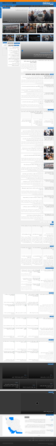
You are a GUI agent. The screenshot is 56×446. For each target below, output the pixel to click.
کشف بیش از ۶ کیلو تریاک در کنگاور (34, 312)
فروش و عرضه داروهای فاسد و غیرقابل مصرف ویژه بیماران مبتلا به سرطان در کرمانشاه (11, 30)
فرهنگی (38, 74)
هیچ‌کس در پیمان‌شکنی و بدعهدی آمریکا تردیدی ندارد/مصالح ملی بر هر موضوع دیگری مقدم (32, 303)
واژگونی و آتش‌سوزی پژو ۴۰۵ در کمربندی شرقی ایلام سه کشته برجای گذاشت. (36, 424)
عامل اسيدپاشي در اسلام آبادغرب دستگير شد (20, 325)
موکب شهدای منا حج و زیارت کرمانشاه (29, 387)
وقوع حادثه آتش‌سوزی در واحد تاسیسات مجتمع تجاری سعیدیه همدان (37, 419)
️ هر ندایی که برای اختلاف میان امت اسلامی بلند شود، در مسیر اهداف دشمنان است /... (27, 279)
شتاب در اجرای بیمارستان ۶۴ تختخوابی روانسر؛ (46, 305)
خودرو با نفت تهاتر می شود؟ (15, 63)
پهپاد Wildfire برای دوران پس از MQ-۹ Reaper (32, 325)
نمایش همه (39, 435)
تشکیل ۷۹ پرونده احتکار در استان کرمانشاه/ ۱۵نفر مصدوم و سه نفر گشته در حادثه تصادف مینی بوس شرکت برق (13, 59)
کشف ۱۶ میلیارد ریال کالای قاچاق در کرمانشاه (8, 325)
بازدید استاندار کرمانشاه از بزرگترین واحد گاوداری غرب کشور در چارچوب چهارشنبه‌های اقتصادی (11, 386)
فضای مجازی (28, 74)
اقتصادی (47, 74)
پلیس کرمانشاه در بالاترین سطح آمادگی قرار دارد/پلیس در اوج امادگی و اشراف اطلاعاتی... (26, 271)
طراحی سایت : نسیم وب (50, 444)
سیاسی (52, 74)
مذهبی (34, 74)
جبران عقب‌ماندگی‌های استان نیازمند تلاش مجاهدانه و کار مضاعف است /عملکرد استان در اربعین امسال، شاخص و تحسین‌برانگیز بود (33, 7)
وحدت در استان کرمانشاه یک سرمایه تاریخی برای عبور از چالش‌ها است (33, 181)
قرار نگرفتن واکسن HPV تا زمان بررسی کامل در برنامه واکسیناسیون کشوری (48, 257)
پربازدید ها (17, 43)
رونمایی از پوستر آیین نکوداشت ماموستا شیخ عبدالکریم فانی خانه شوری (41, 21)
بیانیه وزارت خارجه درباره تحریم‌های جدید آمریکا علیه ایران (34, 93)
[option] (28, 21)
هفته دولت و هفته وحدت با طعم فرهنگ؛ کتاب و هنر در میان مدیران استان (26, 121)
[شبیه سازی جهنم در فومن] (37, 403)
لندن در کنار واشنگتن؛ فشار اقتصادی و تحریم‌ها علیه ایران (35, 215)
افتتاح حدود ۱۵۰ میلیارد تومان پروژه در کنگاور (21, 312)
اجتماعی (42, 74)
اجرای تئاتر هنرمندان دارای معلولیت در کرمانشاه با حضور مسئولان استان (32, 173)
